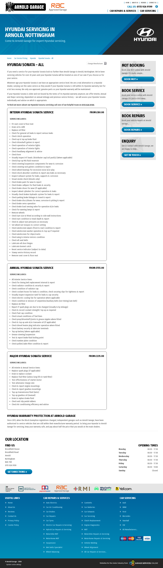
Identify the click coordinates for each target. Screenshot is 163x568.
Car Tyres (50, 521)
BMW (124, 507)
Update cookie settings (13, 564)
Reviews (143, 3)
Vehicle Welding (90, 543)
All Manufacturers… (130, 530)
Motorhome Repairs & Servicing (97, 538)
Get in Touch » (132, 155)
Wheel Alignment (91, 547)
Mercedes (126, 516)
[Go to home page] (36, 7)
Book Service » (133, 104)
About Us (135, 3)
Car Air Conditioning (54, 507)
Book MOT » (131, 79)
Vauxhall (126, 521)
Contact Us (152, 3)
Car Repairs (51, 516)
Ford (124, 512)
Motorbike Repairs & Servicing (96, 534)
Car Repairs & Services (123, 11)
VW (124, 525)
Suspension (51, 543)
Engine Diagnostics (92, 525)
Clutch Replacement (92, 521)
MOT (85, 530)
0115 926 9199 (139, 6)
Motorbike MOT (52, 534)
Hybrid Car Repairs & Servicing (58, 530)
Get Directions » (17, 471)
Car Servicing (148, 11)
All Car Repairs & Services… (95, 552)
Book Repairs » (133, 129)
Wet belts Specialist (54, 547)
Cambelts (88, 503)
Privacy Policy (13, 521)
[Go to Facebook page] (156, 6)
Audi (124, 503)
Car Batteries (89, 507)
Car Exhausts (89, 512)
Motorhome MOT (52, 538)
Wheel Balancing (52, 552)
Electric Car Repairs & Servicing (59, 525)
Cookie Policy (13, 525)
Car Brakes (50, 512)
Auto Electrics (51, 503)
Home (127, 3)
